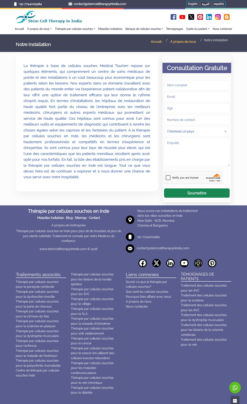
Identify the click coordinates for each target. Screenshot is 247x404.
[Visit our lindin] (171, 262)
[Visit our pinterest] (213, 262)
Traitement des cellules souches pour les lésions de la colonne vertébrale (204, 330)
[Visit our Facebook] (143, 262)
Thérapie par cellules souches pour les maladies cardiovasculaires (92, 368)
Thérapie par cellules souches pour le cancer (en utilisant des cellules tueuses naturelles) (92, 353)
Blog (69, 218)
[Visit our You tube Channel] (185, 262)
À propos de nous (138, 301)
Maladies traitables (50, 218)
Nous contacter (137, 306)
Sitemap (81, 218)
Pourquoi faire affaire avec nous (148, 297)
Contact (94, 218)
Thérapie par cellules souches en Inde (68, 211)
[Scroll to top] (235, 400)
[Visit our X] (157, 262)
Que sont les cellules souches (147, 292)
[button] (192, 4)
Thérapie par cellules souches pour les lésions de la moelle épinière (92, 279)
